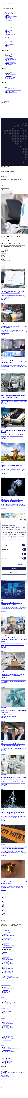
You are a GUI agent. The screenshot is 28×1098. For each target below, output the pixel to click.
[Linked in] (5, 1056)
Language (3, 185)
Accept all (14, 568)
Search (2, 259)
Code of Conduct (7, 1062)
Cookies (5, 1063)
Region (2, 167)
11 (4, 909)
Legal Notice (6, 1060)
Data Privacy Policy (7, 1061)
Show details (20, 564)
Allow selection (14, 572)
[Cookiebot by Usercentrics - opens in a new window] (20, 520)
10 (4, 907)
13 (4, 913)
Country (2, 173)
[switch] (24, 549)
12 (4, 910)
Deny (14, 576)
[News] (3, 254)
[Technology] (3, 256)
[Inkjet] (3, 257)
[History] (3, 255)
